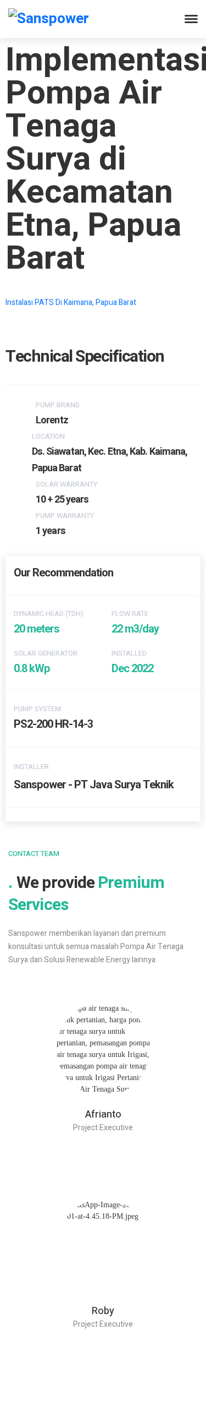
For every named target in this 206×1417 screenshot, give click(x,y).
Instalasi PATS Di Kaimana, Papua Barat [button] (70, 302)
